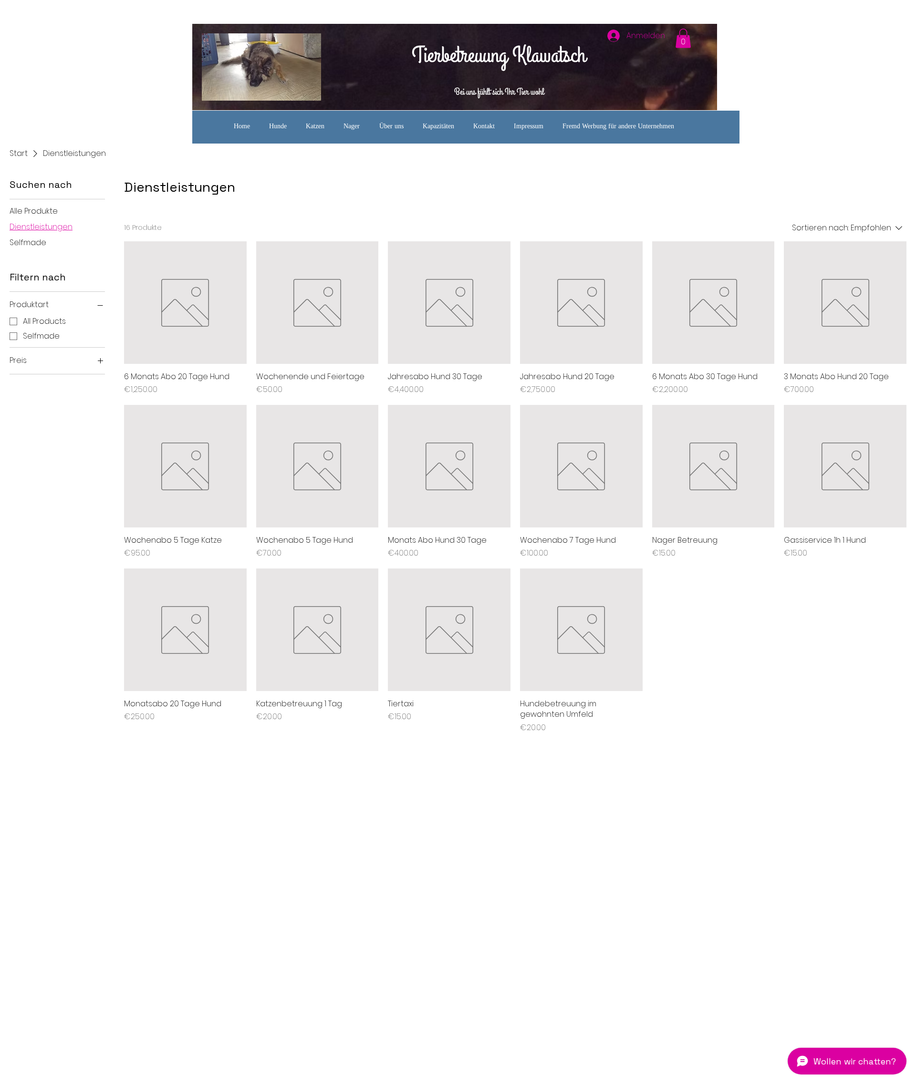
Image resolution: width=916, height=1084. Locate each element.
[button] (683, 38)
